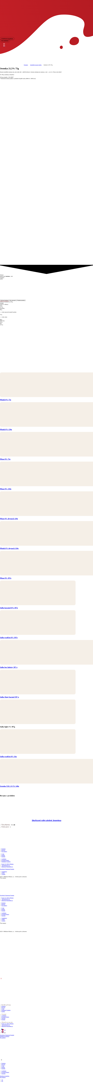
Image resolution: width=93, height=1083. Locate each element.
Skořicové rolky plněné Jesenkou (46, 820)
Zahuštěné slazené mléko (36, 65)
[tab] (4, 300)
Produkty (26, 65)
